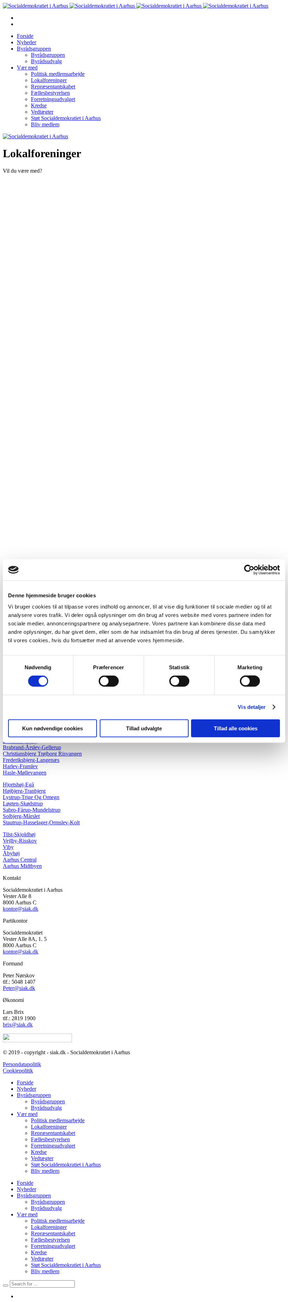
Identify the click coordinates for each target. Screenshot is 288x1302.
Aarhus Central (20, 860)
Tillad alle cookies (235, 728)
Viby (8, 847)
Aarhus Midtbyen (22, 866)
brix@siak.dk (18, 1025)
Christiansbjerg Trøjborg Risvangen (42, 754)
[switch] (109, 681)
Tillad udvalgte (144, 728)
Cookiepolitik (18, 1071)
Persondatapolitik (22, 1064)
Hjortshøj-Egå (18, 785)
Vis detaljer (252, 707)
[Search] (5, 1285)
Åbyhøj (11, 853)
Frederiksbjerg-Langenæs (31, 760)
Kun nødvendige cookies (52, 728)
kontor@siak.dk (20, 909)
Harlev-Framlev (20, 766)
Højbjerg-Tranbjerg (24, 791)
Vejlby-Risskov (20, 841)
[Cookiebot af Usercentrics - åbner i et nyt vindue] (249, 570)
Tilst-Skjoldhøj (19, 834)
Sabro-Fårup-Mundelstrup (31, 810)
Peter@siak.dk (19, 988)
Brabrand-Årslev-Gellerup (32, 747)
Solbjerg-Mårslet (21, 816)
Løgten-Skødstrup (23, 803)
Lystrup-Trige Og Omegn (31, 797)
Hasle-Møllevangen (24, 773)
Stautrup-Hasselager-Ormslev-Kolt (41, 822)
